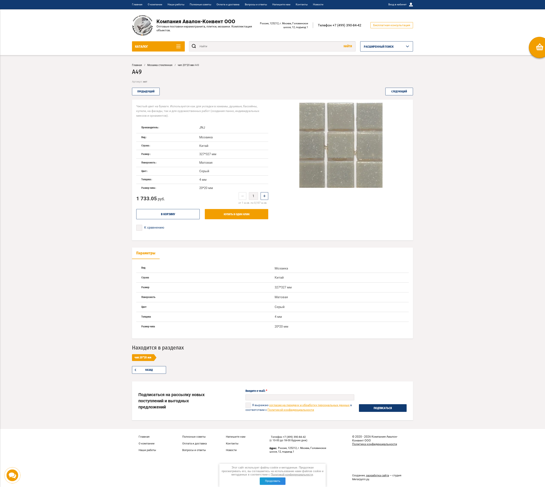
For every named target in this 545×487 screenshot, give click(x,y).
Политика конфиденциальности (374, 444)
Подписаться (383, 408)
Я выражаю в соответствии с (298, 407)
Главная (137, 4)
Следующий (399, 91)
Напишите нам (281, 4)
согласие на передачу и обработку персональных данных (309, 405)
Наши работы (176, 4)
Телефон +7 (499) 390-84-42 (339, 25)
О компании (155, 4)
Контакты (302, 4)
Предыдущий (146, 91)
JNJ (202, 127)
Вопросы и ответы (256, 4)
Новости (318, 4)
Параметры (145, 253)
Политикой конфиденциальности (292, 474)
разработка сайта (377, 475)
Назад (149, 370)
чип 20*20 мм (186, 65)
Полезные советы (200, 4)
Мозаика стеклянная (159, 65)
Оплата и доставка (228, 4)
